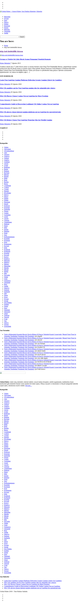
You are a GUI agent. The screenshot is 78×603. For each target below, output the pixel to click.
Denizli (6, 191)
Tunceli (6, 317)
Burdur (6, 182)
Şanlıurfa (7, 292)
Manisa (6, 264)
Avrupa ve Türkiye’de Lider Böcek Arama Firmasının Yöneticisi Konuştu (25, 59)
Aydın (6, 165)
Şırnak (6, 301)
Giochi (6, 218)
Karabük (7, 238)
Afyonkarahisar (9, 151)
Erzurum (7, 207)
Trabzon (6, 315)
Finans (6, 28)
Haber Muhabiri (5, 63)
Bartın (6, 169)
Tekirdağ (7, 310)
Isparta (6, 229)
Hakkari (6, 224)
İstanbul (6, 231)
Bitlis (5, 178)
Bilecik (6, 175)
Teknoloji (7, 312)
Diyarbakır (7, 193)
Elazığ (6, 204)
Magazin (7, 29)
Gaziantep (7, 215)
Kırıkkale (7, 249)
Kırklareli (7, 251)
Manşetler (7, 17)
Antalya (6, 160)
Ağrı (5, 153)
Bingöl (6, 176)
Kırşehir (6, 253)
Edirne (6, 198)
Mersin (6, 270)
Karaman (7, 240)
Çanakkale (7, 185)
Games (6, 213)
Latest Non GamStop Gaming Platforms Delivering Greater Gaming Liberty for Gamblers (31, 80)
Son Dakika (8, 302)
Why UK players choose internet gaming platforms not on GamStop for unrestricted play (30, 112)
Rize (5, 284)
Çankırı (6, 187)
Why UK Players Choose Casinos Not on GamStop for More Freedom (24, 96)
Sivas (6, 297)
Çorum (6, 189)
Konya (6, 257)
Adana (6, 147)
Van (5, 321)
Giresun (6, 220)
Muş (5, 273)
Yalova (6, 323)
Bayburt (6, 173)
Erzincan (7, 206)
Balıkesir (7, 167)
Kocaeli (6, 255)
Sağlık (6, 33)
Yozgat (6, 324)
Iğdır (5, 228)
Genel (6, 217)
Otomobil (7, 31)
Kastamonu (7, 244)
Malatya (6, 262)
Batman (6, 171)
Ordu (5, 279)
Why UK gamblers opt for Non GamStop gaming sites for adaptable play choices (27, 88)
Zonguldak (7, 326)
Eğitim (6, 24)
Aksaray (6, 154)
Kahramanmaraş (9, 237)
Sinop (6, 295)
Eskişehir (7, 209)
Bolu (5, 180)
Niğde (6, 277)
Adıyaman (7, 149)
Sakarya (6, 288)
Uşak (5, 319)
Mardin (6, 268)
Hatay (6, 226)
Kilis (5, 248)
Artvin (6, 164)
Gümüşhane (8, 222)
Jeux (5, 235)
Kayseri (6, 246)
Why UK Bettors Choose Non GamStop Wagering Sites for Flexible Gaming (26, 120)
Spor (5, 20)
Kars (5, 242)
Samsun (6, 290)
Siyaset (6, 18)
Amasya (6, 156)
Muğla (6, 271)
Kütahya (7, 259)
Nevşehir (7, 275)
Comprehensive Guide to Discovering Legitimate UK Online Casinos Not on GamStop (29, 104)
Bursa (6, 184)
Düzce (6, 196)
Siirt (5, 293)
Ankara (6, 158)
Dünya (6, 22)
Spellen (6, 304)
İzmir (5, 233)
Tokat (6, 313)
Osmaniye (7, 281)
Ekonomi (7, 26)
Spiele (6, 306)
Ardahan (7, 162)
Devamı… (28, 385)
